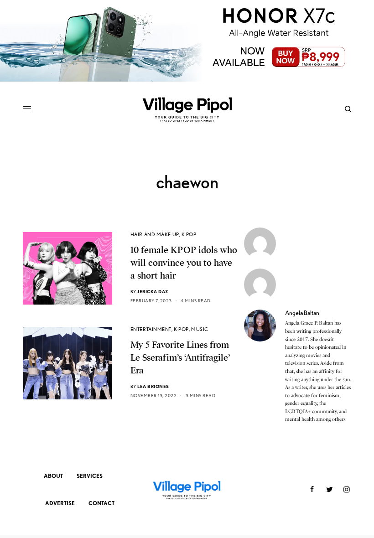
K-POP (189, 234)
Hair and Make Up (154, 234)
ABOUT (53, 475)
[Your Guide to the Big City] (187, 109)
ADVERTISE (60, 503)
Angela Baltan (302, 313)
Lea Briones (153, 386)
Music (199, 329)
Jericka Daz (153, 291)
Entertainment (150, 329)
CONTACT (101, 503)
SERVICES (90, 475)
